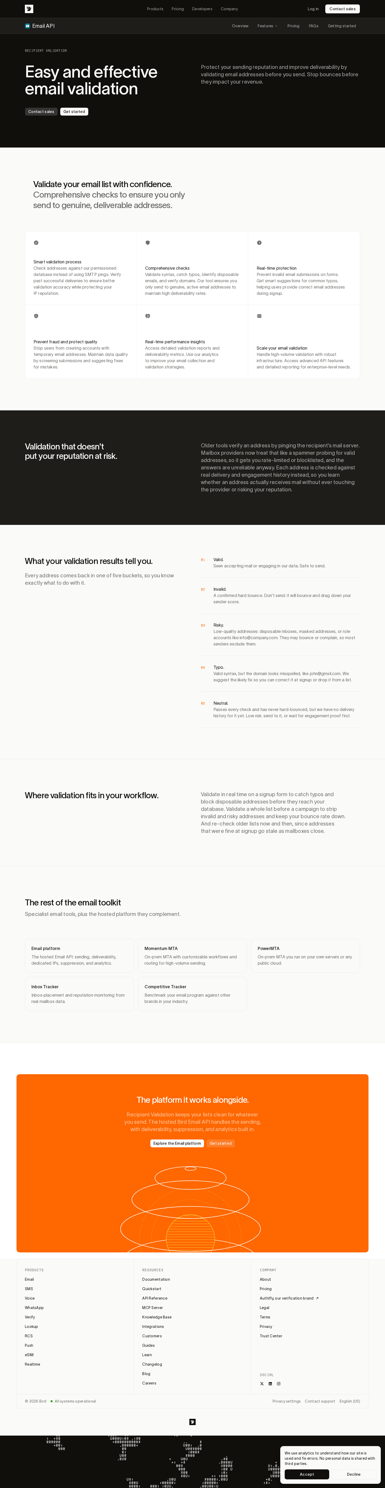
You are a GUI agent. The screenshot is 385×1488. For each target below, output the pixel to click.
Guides (148, 1345)
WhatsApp (34, 1308)
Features (265, 26)
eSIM (29, 1355)
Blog (146, 1374)
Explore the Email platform (177, 1143)
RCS (29, 1336)
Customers (152, 1336)
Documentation (156, 1279)
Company (229, 9)
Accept (307, 1474)
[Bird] (29, 9)
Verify (30, 1317)
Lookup (31, 1326)
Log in (313, 9)
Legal (264, 1308)
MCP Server (152, 1308)
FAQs (313, 26)
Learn (147, 1355)
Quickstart (151, 1289)
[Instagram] (279, 1384)
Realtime (32, 1364)
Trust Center (271, 1336)
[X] (262, 1384)
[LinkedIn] (270, 1384)
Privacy (266, 1326)
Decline (354, 1474)
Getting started (342, 26)
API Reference (154, 1298)
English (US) (350, 1401)
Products (155, 9)
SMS (29, 1289)
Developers (202, 9)
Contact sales (342, 9)
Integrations (153, 1326)
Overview (240, 26)
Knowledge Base (157, 1317)
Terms (265, 1317)
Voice (30, 1298)
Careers (149, 1383)
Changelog (152, 1364)
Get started (74, 112)
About (265, 1279)
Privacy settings (287, 1401)
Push (29, 1345)
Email (29, 1279)
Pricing (178, 9)
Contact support (320, 1401)
